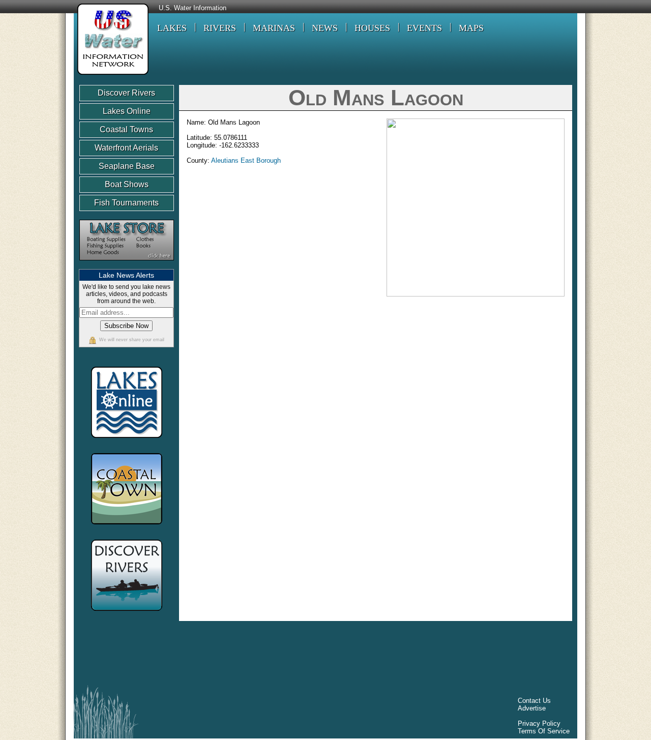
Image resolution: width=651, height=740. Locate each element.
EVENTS (424, 28)
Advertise (532, 708)
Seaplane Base (127, 166)
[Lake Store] (126, 265)
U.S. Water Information (192, 8)
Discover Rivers (126, 92)
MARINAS (274, 28)
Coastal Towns (126, 129)
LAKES (172, 28)
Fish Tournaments (126, 202)
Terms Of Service (544, 731)
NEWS (325, 28)
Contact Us (534, 700)
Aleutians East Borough (246, 160)
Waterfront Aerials (126, 147)
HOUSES (372, 28)
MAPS (471, 28)
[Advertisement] (264, 655)
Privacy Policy (539, 723)
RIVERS (219, 28)
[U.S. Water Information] (111, 76)
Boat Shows (127, 184)
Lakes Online (127, 111)
